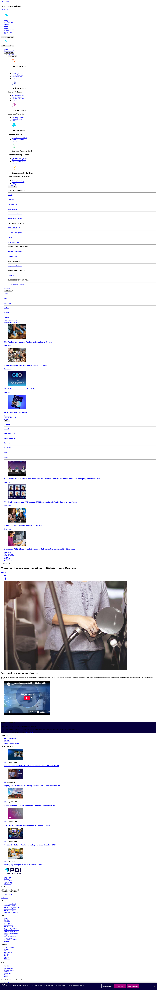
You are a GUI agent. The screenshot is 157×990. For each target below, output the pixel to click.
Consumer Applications (15, 214)
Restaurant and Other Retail (12, 912)
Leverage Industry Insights (19, 158)
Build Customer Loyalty (19, 161)
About (6, 26)
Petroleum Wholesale (10, 905)
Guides (6, 308)
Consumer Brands (9, 910)
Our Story (7, 424)
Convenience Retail (10, 738)
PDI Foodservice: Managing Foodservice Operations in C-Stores (28, 342)
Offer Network (12, 209)
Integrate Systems (17, 119)
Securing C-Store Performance (15, 412)
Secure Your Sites (17, 180)
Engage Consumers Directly (20, 138)
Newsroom (7, 447)
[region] (78, 986)
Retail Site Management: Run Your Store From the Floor (25, 365)
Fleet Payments (12, 204)
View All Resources (10, 417)
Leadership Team (9, 433)
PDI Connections (9, 29)
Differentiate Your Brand (19, 160)
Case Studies (8, 303)
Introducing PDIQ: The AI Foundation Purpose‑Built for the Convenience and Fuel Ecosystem (39, 549)
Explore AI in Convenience (12, 322)
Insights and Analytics (15, 266)
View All (14, 78)
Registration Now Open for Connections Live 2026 (23, 525)
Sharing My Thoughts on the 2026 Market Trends (23, 865)
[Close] (154, 986)
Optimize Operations (18, 95)
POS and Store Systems (15, 232)
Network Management (15, 251)
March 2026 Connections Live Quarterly (19, 389)
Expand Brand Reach (18, 139)
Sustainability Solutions (15, 218)
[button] (78, 9)
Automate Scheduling (18, 98)
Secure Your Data (17, 76)
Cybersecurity (12, 256)
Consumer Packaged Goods (12, 907)
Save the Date (5, 9)
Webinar (3, 572)
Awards (6, 429)
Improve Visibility (17, 97)
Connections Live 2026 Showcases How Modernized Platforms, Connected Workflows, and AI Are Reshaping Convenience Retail (52, 479)
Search (8, 559)
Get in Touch (8, 560)
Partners (7, 443)
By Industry (11, 54)
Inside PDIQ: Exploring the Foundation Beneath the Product (27, 825)
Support (6, 30)
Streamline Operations (18, 117)
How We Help (8, 22)
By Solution (11, 185)
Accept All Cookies (133, 986)
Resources (7, 24)
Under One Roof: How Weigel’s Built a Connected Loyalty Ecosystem (30, 805)
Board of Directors (10, 438)
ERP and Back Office (14, 228)
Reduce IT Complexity (18, 182)
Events (6, 452)
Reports (6, 312)
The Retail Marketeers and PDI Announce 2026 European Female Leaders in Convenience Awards (41, 502)
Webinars (7, 317)
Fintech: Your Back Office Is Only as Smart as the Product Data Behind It (31, 766)
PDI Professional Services (16, 284)
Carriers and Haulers (10, 909)
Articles (6, 293)
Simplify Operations (17, 75)
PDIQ (6, 21)
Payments (11, 199)
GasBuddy (11, 275)
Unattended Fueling (14, 242)
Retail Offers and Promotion (12, 743)
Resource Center (29, 732)
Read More (7, 345)
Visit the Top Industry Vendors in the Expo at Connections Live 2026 (30, 845)
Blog (5, 298)
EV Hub (6, 954)
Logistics (10, 237)
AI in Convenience (9, 947)
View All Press (8, 554)
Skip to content (5, 1)
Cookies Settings (107, 986)
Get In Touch (8, 32)
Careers (6, 457)
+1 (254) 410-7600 (6, 895)
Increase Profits (16, 73)
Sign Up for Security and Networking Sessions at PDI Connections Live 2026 (33, 786)
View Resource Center (10, 320)
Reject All (120, 986)
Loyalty (10, 195)
